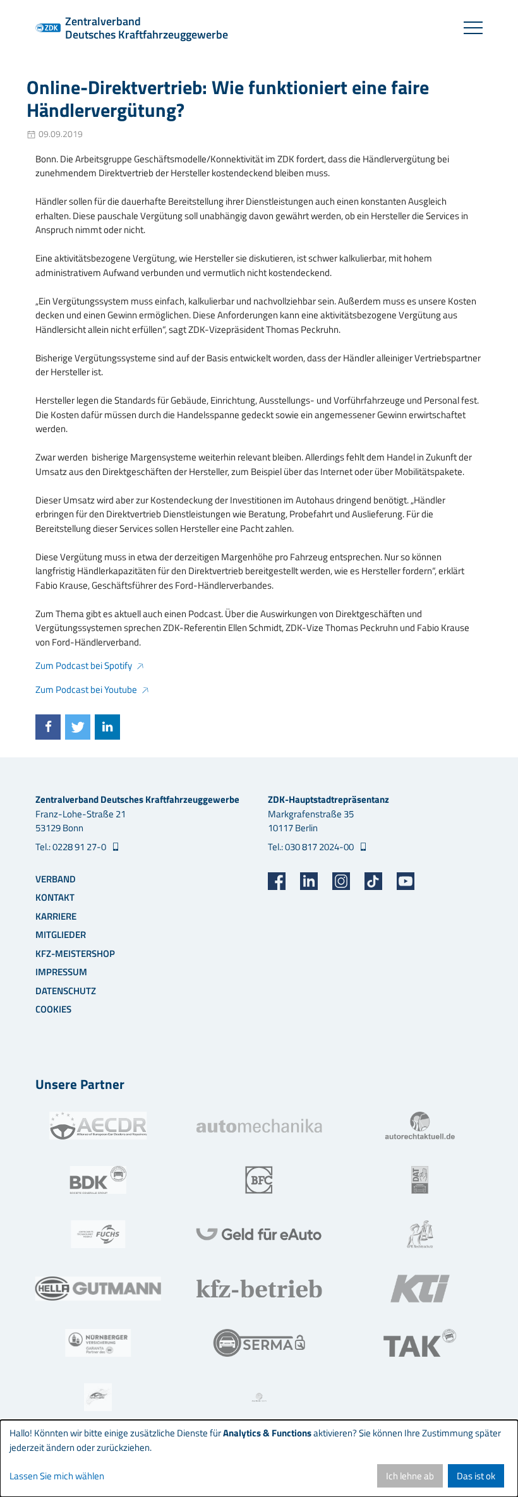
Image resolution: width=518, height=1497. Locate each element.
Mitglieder (60, 934)
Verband (55, 879)
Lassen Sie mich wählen (56, 1476)
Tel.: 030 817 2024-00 (312, 847)
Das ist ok (476, 1476)
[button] (48, 727)
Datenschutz (65, 990)
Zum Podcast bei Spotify (83, 665)
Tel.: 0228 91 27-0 (71, 847)
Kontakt (55, 897)
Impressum (61, 972)
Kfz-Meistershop (75, 953)
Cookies (53, 1009)
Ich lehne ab (410, 1476)
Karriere (55, 916)
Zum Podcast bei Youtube (86, 689)
